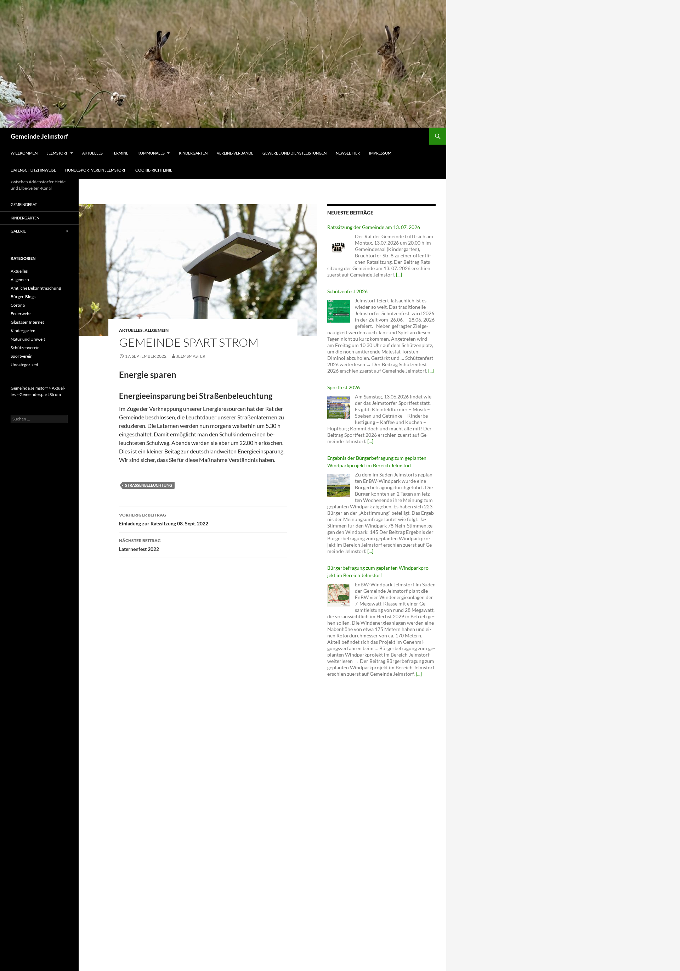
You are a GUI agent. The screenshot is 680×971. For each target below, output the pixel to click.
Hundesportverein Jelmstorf (95, 170)
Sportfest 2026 (343, 387)
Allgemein (156, 330)
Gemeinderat (24, 204)
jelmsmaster (190, 356)
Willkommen (24, 153)
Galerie (18, 231)
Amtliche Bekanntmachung (36, 288)
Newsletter (348, 153)
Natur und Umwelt (28, 339)
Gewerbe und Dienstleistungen (294, 153)
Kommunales (151, 153)
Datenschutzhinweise (33, 170)
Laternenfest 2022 (140, 545)
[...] (399, 275)
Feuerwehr (21, 313)
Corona (18, 305)
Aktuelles (92, 153)
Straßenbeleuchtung (148, 485)
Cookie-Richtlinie (153, 170)
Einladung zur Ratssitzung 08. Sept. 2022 (163, 519)
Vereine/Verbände (235, 153)
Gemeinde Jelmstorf (39, 136)
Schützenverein (25, 347)
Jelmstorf (57, 153)
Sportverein (22, 356)
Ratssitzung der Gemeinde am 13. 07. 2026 (373, 227)
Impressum (380, 153)
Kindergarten (193, 153)
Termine (120, 153)
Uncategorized (24, 364)
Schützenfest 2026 (347, 291)
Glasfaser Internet (27, 322)
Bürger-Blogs (23, 296)
